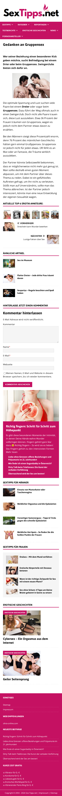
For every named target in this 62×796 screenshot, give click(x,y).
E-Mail (6, 355)
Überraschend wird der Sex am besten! (26, 473)
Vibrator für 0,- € (12, 772)
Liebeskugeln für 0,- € (14, 778)
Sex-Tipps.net (31, 793)
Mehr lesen (11, 452)
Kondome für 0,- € (13, 775)
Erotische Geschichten (34, 30)
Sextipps (6, 24)
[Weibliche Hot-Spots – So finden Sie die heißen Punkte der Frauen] (9, 535)
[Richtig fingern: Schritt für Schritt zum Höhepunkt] (31, 419)
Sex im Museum (24, 260)
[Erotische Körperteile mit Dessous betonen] (12, 571)
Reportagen (40, 24)
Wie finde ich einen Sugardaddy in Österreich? (30, 463)
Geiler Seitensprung (16, 679)
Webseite (7, 364)
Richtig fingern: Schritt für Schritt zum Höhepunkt (25, 736)
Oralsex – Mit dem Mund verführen (36, 557)
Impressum (8, 709)
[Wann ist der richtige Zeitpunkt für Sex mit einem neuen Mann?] (12, 581)
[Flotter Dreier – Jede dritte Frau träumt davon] (9, 278)
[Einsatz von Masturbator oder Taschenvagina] (9, 492)
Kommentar (9, 324)
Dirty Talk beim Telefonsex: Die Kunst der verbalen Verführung (30, 754)
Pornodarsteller (11, 36)
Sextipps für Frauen (15, 546)
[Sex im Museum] (9, 263)
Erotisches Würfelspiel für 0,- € (18, 782)
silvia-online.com (10, 723)
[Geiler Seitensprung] (31, 663)
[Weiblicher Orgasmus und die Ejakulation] (9, 506)
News (53, 30)
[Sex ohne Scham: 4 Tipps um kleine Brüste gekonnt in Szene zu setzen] (12, 591)
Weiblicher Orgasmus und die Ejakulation (36, 504)
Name (6, 346)
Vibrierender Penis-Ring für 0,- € (19, 785)
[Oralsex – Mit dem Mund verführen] (12, 559)
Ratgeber (22, 24)
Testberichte (8, 30)
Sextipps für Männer (16, 482)
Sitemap (6, 704)
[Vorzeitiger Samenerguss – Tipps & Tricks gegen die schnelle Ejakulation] (9, 521)
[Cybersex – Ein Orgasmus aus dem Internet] (31, 622)
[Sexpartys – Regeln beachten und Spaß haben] (9, 293)
